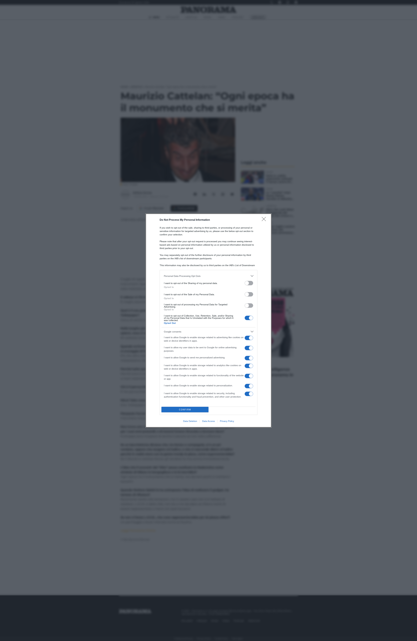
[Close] (265, 220)
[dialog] (208, 320)
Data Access (208, 421)
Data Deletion (190, 421)
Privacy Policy (227, 421)
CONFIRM (185, 409)
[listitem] (208, 276)
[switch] (249, 283)
